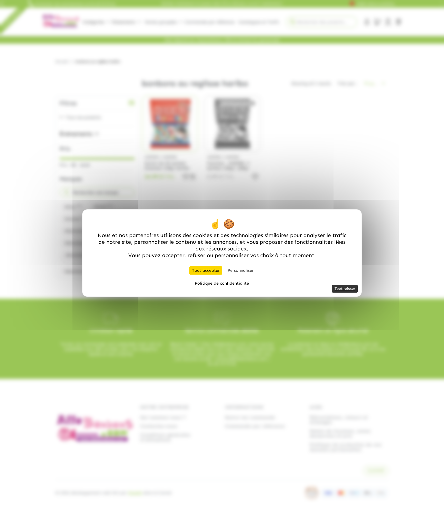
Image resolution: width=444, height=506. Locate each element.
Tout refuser (345, 288)
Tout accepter (206, 270)
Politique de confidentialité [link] (222, 283)
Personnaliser (241, 270)
